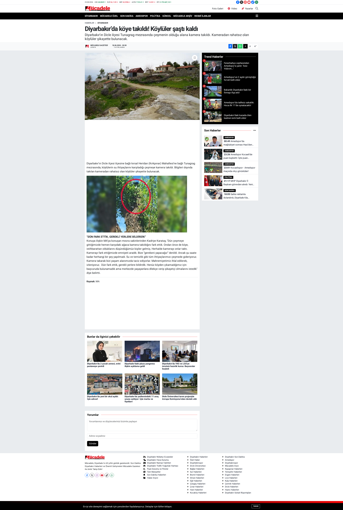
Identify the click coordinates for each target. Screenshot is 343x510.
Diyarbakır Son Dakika (235, 457)
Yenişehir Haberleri (233, 472)
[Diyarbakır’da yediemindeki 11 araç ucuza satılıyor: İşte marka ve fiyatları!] (142, 383)
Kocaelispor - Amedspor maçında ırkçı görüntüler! (239, 169)
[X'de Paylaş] (235, 46)
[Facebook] (87, 475)
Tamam (255, 506)
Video (234, 8)
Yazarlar (249, 8)
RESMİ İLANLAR (202, 16)
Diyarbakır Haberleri (199, 457)
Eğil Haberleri (196, 481)
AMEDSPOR (142, 16)
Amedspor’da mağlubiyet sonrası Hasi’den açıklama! (237, 143)
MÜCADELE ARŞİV (182, 16)
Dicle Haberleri (231, 487)
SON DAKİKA (126, 16)
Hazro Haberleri (232, 490)
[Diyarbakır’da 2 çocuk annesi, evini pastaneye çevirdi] (104, 351)
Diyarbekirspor (196, 463)
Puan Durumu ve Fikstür (157, 469)
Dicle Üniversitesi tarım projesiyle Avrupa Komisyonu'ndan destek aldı (179, 397)
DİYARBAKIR (91, 16)
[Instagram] (97, 475)
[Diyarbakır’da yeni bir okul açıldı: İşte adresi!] (104, 383)
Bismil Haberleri (197, 475)
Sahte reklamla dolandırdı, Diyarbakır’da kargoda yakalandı (235, 196)
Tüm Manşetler (154, 472)
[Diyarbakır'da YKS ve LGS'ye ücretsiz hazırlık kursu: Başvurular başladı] (179, 351)
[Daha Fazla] (245, 46)
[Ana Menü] (257, 16)
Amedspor (229, 460)
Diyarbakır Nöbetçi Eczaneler (160, 457)
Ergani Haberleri (232, 475)
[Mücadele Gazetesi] (97, 8)
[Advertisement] (142, 140)
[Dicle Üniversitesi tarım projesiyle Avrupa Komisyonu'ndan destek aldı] (179, 383)
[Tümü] (254, 130)
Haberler (89, 23)
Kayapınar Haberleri (233, 469)
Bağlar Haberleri (197, 469)
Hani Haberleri (196, 490)
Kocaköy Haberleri (198, 493)
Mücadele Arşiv (232, 466)
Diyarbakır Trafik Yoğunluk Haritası (162, 466)
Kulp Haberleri (231, 481)
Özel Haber (195, 460)
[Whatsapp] (112, 475)
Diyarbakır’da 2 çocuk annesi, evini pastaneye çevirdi (103, 364)
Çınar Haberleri (196, 487)
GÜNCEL (166, 16)
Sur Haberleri (196, 472)
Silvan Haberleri (197, 478)
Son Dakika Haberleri (156, 475)
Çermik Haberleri (232, 484)
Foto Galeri (217, 8)
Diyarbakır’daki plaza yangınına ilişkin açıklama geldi (140, 364)
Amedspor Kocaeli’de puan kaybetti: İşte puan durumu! (237, 156)
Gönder (92, 443)
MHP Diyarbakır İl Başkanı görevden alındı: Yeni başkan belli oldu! (238, 183)
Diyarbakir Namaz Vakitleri (159, 463)
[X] (92, 475)
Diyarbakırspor (231, 463)
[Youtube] (102, 475)
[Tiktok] (107, 475)
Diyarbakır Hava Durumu (158, 460)
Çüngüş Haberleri (197, 484)
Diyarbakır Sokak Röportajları (238, 493)
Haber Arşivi (152, 478)
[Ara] (256, 8)
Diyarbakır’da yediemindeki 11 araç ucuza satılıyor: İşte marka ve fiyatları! (142, 399)
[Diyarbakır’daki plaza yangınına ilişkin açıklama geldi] (142, 351)
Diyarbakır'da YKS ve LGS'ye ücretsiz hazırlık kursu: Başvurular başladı (178, 366)
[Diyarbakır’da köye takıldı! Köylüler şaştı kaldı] (142, 86)
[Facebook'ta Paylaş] (230, 46)
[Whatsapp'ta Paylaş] (240, 46)
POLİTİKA (155, 16)
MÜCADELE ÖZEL (109, 16)
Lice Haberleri (231, 478)
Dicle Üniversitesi (198, 466)
